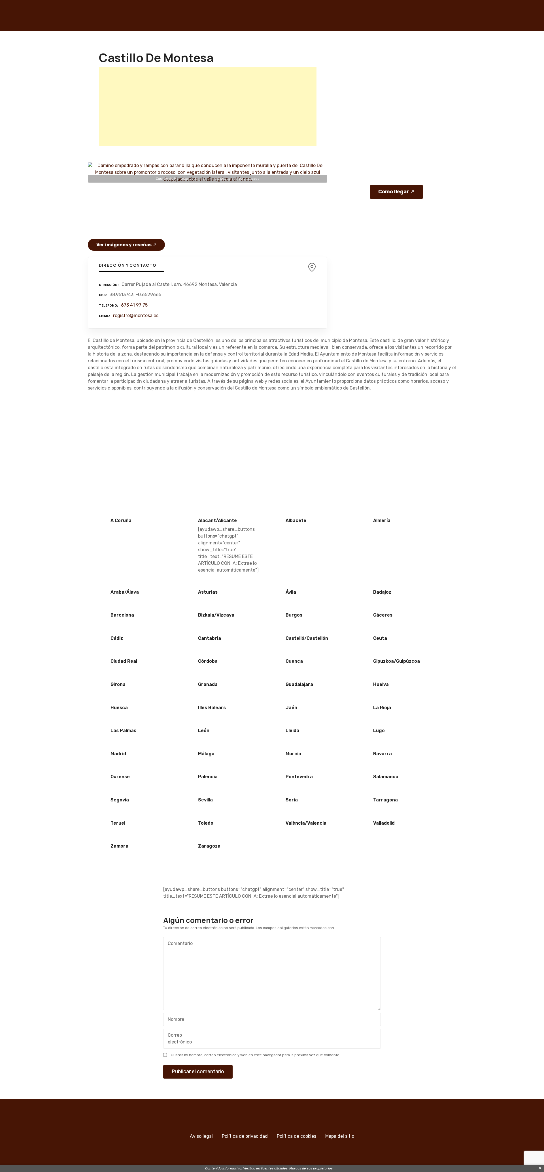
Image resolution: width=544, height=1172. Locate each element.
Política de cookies (296, 1136)
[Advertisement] (207, 106)
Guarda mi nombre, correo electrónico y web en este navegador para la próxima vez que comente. (255, 1055)
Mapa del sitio (339, 1136)
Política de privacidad (245, 1136)
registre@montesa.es (135, 315)
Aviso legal (201, 1136)
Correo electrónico (178, 1039)
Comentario (178, 944)
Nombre (174, 1020)
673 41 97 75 (134, 305)
